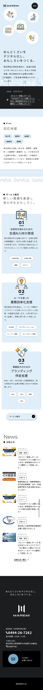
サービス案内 (14, 416)
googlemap (12, 646)
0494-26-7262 (20, 632)
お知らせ (22, 477)
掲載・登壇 (23, 453)
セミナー (22, 499)
